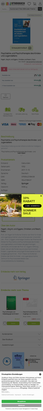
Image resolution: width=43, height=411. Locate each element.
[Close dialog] (41, 196)
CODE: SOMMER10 (32, 206)
